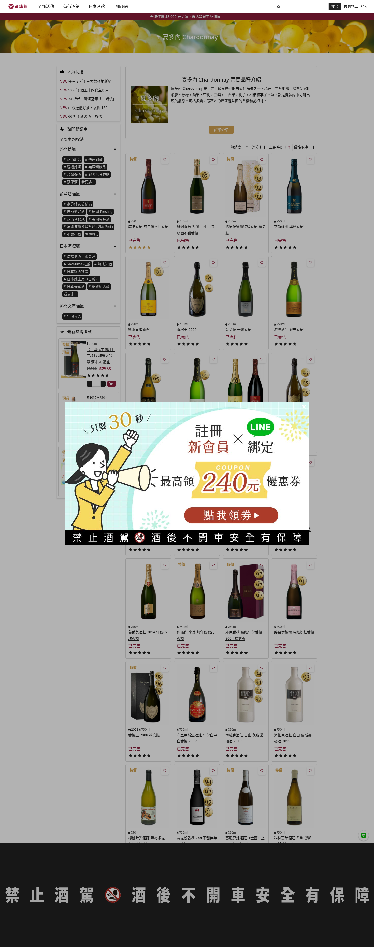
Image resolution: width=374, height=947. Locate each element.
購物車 (352, 6)
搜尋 (334, 6)
